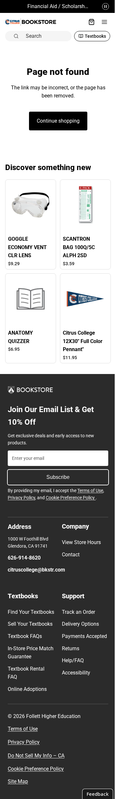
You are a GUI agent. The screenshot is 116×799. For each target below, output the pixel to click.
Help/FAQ (71, 665)
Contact (69, 551)
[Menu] (101, 21)
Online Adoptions (27, 694)
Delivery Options (78, 621)
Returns (69, 653)
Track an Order (76, 609)
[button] (102, 6)
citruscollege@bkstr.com (36, 566)
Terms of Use (90, 487)
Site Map (18, 787)
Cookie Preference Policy (71, 494)
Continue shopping (56, 121)
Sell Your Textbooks (30, 629)
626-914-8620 (24, 554)
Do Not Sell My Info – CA (36, 760)
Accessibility (74, 677)
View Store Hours (79, 539)
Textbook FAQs (25, 641)
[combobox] (45, 36)
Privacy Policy (21, 494)
